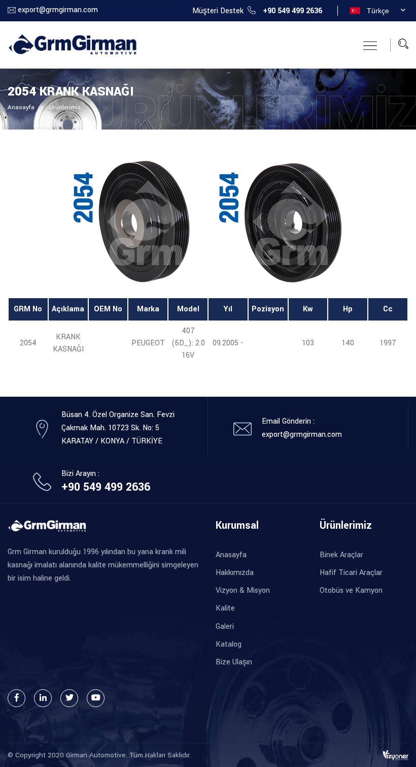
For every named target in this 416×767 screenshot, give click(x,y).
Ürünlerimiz (65, 107)
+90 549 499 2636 (292, 11)
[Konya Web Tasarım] (395, 755)
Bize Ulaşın (234, 662)
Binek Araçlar (341, 555)
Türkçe (378, 11)
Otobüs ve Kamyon (351, 590)
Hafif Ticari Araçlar (351, 572)
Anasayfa (21, 107)
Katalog (228, 644)
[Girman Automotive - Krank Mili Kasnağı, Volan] (72, 44)
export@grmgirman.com (58, 10)
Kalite (225, 608)
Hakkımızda (235, 572)
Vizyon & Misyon (243, 590)
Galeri (225, 626)
